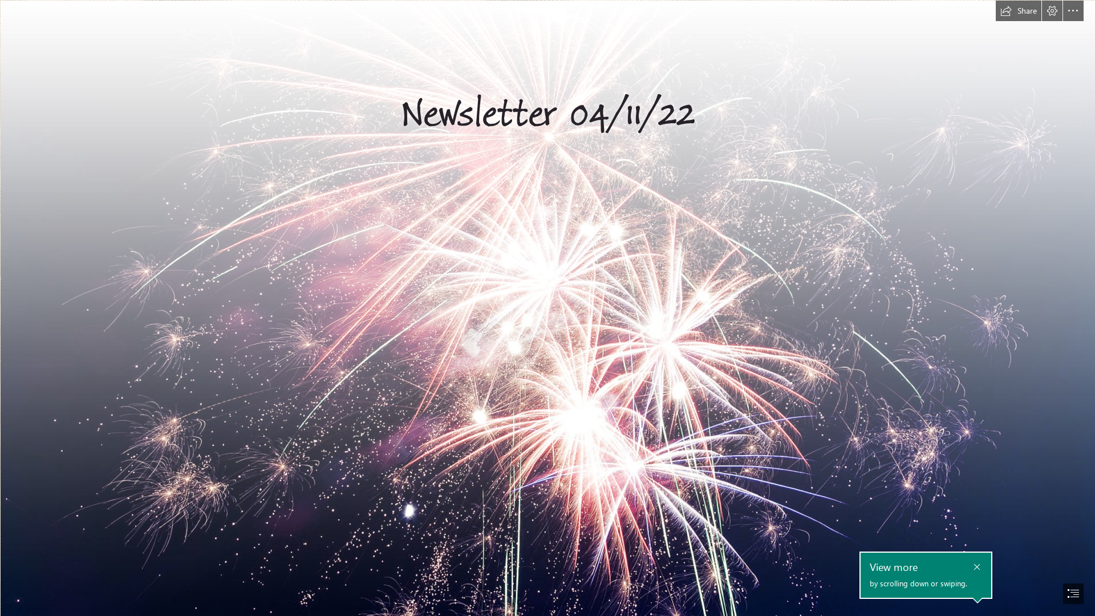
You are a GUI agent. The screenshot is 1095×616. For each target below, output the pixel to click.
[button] (1018, 11)
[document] (547, 308)
